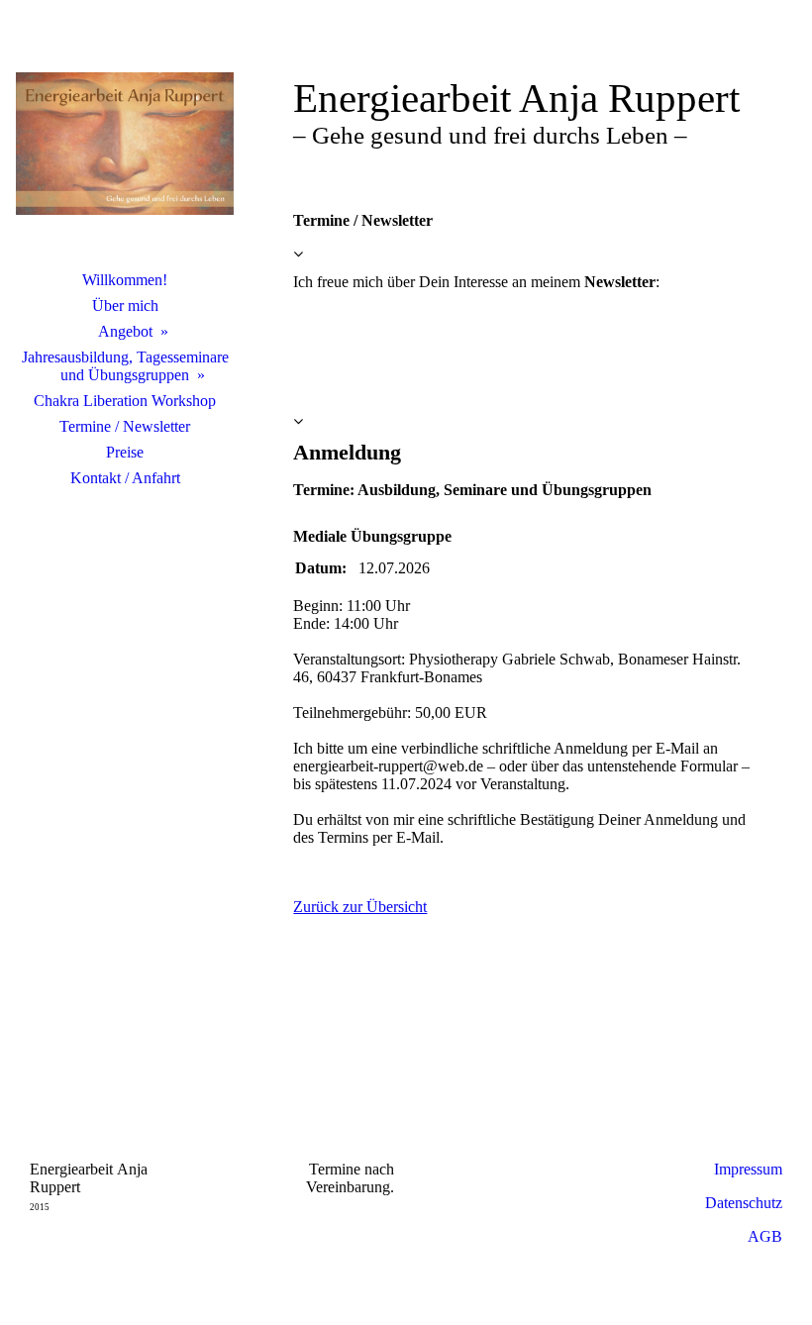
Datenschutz (743, 1202)
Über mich (125, 305)
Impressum (748, 1169)
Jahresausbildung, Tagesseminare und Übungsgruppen (125, 366)
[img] (125, 144)
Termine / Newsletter (124, 426)
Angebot (125, 331)
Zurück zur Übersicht (360, 906)
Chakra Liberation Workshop (125, 400)
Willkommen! (124, 279)
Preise (125, 452)
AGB (765, 1236)
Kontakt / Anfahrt (125, 477)
